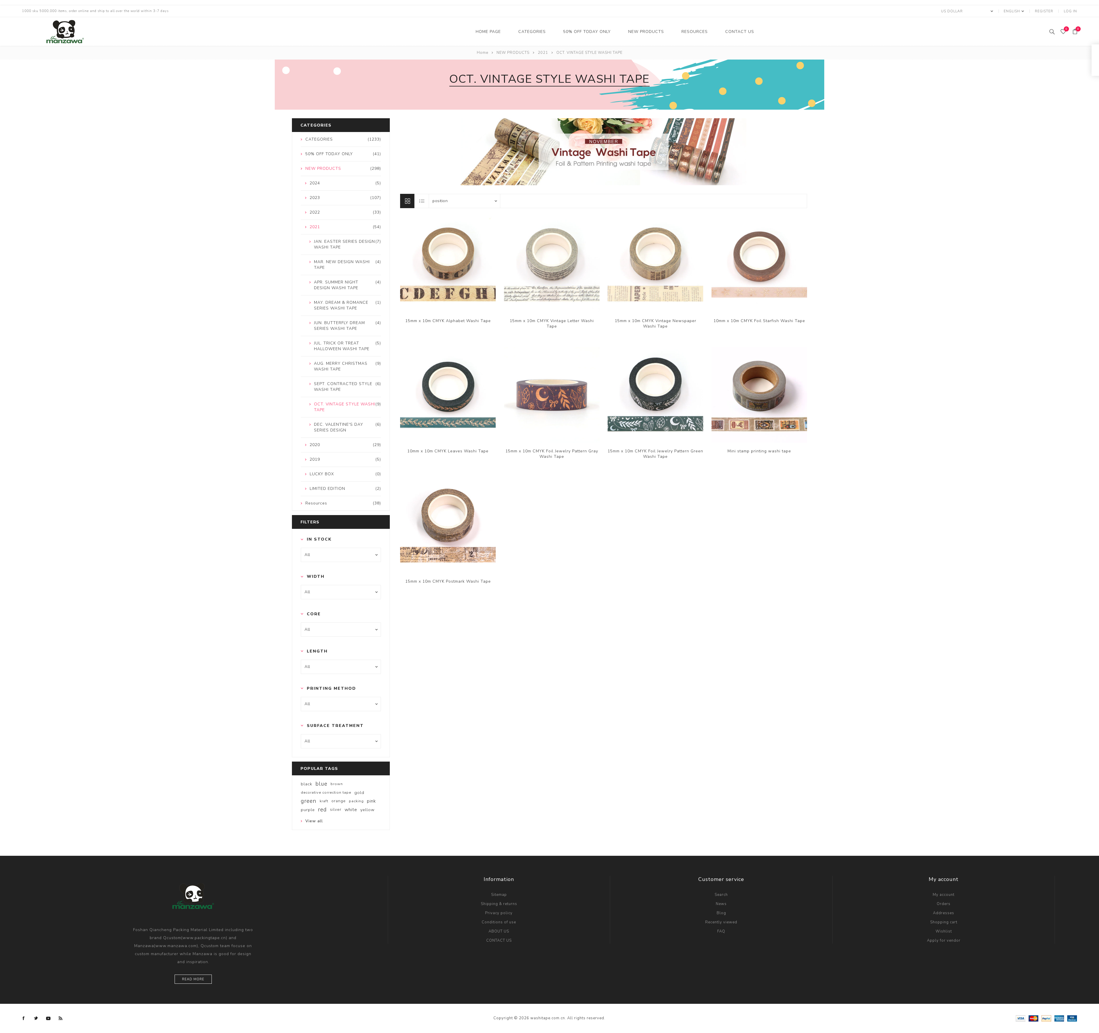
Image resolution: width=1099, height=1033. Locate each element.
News (721, 903)
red (322, 809)
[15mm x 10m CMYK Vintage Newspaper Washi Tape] (655, 264)
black (306, 784)
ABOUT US (499, 931)
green (309, 801)
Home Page (488, 31)
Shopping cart (943, 922)
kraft (324, 801)
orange (338, 801)
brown (337, 783)
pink (371, 801)
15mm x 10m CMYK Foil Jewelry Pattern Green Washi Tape (655, 453)
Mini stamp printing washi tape (759, 451)
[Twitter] (36, 1018)
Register (1044, 11)
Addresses (943, 913)
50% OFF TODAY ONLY (587, 31)
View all (314, 821)
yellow (367, 810)
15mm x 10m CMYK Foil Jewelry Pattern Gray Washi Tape (551, 453)
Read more (193, 979)
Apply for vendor (943, 940)
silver (335, 809)
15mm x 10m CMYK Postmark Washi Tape (448, 581)
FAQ (721, 931)
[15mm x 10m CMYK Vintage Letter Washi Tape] (552, 264)
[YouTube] (48, 1018)
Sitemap (499, 894)
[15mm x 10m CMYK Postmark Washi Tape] (448, 525)
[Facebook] (23, 1018)
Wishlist (944, 931)
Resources (694, 31)
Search (721, 894)
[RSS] (60, 1018)
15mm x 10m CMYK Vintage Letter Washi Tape (552, 323)
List (422, 201)
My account (943, 894)
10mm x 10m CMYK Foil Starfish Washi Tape (759, 321)
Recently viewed (721, 922)
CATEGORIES (532, 31)
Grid (407, 201)
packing (356, 801)
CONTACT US (739, 31)
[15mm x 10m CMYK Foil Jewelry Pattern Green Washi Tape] (655, 395)
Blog (721, 913)
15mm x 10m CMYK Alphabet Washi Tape (448, 321)
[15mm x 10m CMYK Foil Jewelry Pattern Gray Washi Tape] (552, 395)
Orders (943, 903)
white (351, 810)
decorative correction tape (326, 792)
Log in (1070, 11)
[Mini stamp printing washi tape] (759, 395)
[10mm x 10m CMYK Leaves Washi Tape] (448, 395)
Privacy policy (499, 913)
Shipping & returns (499, 903)
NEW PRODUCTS (646, 31)
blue (321, 784)
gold (359, 792)
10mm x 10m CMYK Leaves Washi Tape (448, 451)
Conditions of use (499, 922)
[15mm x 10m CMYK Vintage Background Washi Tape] (448, 264)
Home (482, 52)
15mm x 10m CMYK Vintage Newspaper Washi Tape (655, 323)
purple (308, 810)
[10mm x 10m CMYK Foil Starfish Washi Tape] (759, 264)
